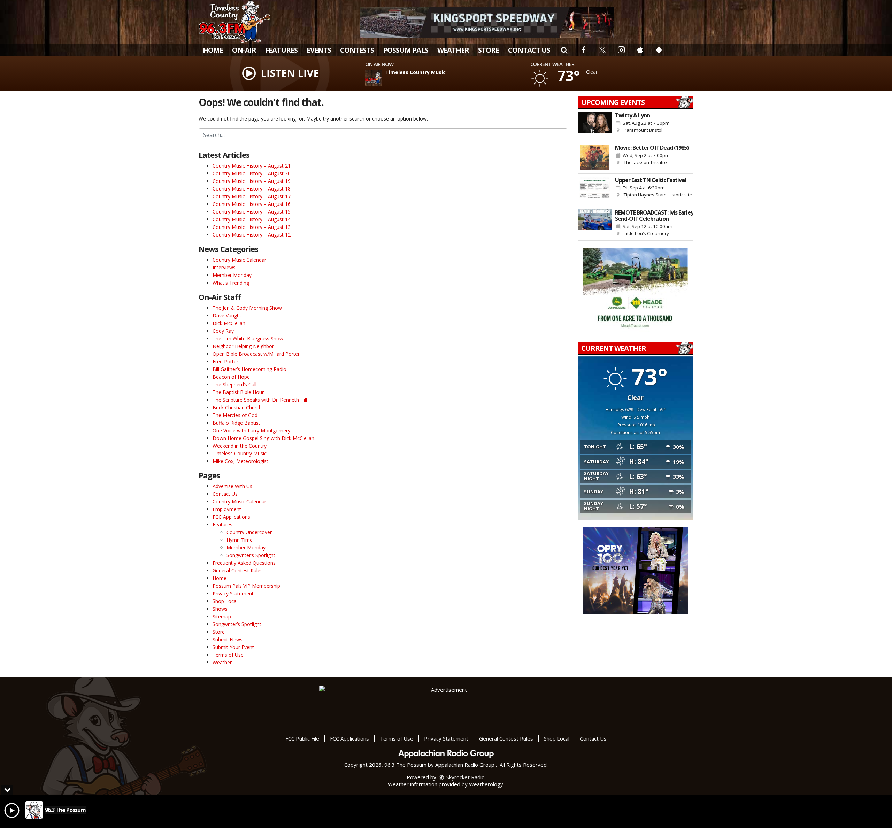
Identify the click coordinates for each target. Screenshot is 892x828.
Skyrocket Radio (465, 777)
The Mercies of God (235, 415)
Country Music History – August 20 (252, 173)
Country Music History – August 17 (252, 196)
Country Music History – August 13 (252, 227)
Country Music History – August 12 (252, 234)
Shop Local (225, 601)
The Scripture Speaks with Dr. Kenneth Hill (260, 399)
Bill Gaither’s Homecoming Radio (249, 369)
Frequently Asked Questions (244, 562)
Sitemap (222, 616)
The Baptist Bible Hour (238, 392)
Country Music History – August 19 (252, 181)
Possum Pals (405, 50)
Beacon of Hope (231, 376)
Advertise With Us (232, 486)
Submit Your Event (233, 647)
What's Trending (231, 282)
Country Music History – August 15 (252, 211)
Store (488, 50)
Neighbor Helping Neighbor (243, 346)
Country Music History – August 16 (252, 204)
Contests (357, 50)
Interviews (224, 267)
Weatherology (486, 784)
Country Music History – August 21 (252, 165)
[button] (564, 50)
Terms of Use (228, 654)
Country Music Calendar (239, 259)
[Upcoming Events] (595, 125)
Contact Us (529, 50)
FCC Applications (231, 516)
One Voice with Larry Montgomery (251, 430)
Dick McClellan (229, 323)
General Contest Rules (238, 570)
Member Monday (232, 275)
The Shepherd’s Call (234, 384)
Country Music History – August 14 (252, 219)
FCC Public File (302, 738)
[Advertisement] (487, 22)
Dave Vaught (227, 315)
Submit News (228, 639)
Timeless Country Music (240, 453)
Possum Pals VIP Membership (246, 585)
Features (281, 50)
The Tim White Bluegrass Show (248, 338)
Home (213, 50)
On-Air (244, 50)
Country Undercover (249, 532)
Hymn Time (239, 539)
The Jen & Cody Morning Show (247, 307)
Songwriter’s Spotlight (250, 555)
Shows (220, 608)
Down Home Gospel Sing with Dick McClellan (263, 438)
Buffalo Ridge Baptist (236, 422)
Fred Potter (225, 361)
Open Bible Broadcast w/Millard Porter (256, 353)
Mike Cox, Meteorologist (240, 461)
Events (319, 50)
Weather (453, 50)
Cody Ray (223, 330)
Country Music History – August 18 (252, 188)
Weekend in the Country (240, 445)
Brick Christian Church (237, 407)
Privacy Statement (233, 593)
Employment (227, 509)
